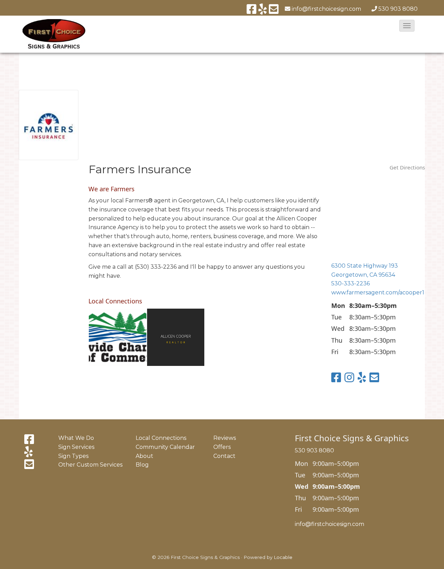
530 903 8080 (398, 9)
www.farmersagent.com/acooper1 (377, 292)
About (144, 456)
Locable (283, 557)
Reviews (224, 438)
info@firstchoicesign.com (329, 524)
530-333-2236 (350, 283)
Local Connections (161, 438)
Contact (224, 456)
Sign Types (73, 456)
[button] (407, 26)
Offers (222, 447)
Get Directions (407, 167)
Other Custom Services (90, 464)
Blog (142, 464)
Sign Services (76, 447)
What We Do (76, 438)
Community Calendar (165, 447)
